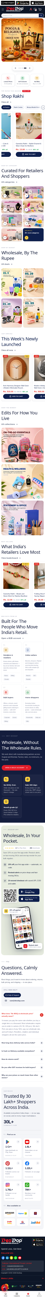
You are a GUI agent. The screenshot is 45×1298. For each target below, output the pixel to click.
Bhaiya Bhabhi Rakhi (33, 107)
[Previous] (15, 68)
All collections (8, 424)
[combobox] (23, 15)
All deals (5, 264)
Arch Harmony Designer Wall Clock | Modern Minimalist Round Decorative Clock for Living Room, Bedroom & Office (16, 387)
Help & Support (9, 3)
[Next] (29, 68)
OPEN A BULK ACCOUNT (14, 768)
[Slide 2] (20, 68)
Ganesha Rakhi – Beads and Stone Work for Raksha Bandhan (15, 595)
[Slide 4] (25, 68)
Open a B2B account (11, 638)
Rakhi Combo (18, 107)
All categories (8, 182)
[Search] (41, 15)
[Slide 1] (19, 68)
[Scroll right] (43, 107)
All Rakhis (6, 107)
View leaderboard (9, 558)
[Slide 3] (22, 68)
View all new (7, 350)
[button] (2, 9)
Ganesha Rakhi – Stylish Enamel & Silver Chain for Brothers (28, 145)
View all (5, 102)
